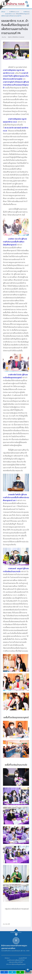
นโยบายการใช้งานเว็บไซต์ (16, 962)
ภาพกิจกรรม (26, 12)
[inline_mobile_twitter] (12, 972)
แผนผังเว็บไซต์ (23, 958)
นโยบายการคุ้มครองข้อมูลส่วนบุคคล (16, 964)
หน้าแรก (3, 12)
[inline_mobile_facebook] (4, 972)
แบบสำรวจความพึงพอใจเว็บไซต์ (15, 960)
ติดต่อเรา (7, 958)
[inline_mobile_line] (20, 972)
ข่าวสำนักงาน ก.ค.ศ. (14, 12)
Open (26, 2)
